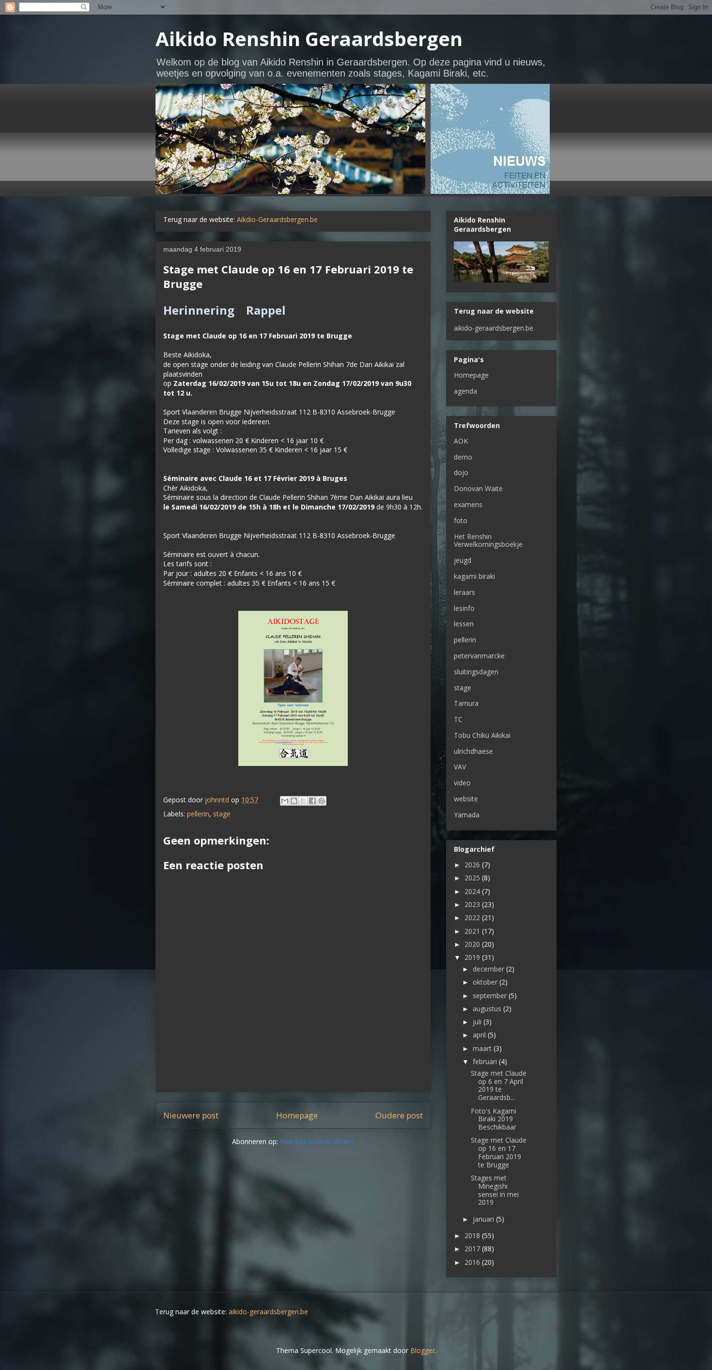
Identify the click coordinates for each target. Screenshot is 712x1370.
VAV (460, 766)
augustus (488, 1008)
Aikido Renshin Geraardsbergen (309, 38)
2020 (473, 944)
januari (484, 1219)
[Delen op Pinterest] (321, 801)
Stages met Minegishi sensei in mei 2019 (495, 1190)
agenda (465, 391)
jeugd (462, 560)
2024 (473, 891)
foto (460, 520)
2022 (473, 917)
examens (468, 504)
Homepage (297, 1115)
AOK (461, 441)
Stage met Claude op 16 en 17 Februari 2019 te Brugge (498, 1152)
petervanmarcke (479, 655)
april (480, 1034)
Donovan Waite (478, 488)
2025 (473, 877)
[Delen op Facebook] (312, 801)
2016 (473, 1262)
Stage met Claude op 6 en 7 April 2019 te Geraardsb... (498, 1085)
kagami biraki (474, 576)
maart (483, 1048)
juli (478, 1021)
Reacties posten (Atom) (317, 1141)
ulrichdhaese (473, 751)
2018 (473, 1235)
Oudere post (399, 1115)
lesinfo (464, 608)
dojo (461, 472)
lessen (464, 623)
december (489, 968)
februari (486, 1061)
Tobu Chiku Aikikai (482, 735)
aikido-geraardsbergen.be (493, 328)
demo (463, 457)
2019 (473, 957)
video (462, 782)
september (491, 995)
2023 (473, 904)
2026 (473, 864)
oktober (486, 982)
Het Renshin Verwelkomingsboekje (488, 540)
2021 (473, 931)
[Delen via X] (303, 801)
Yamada (467, 814)
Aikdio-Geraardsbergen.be (277, 219)
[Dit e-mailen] (285, 801)
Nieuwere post (190, 1115)
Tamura (466, 703)
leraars (464, 592)
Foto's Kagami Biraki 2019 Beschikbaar (493, 1119)
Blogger (422, 1350)
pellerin (198, 813)
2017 (473, 1248)
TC (458, 719)
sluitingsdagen (476, 671)
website (466, 798)
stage (222, 813)
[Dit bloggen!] (294, 801)
